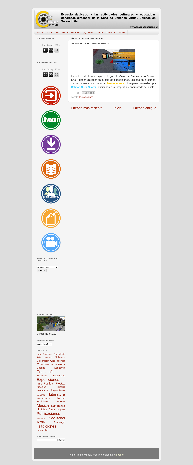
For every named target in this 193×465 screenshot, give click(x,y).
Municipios (42, 401)
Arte (39, 357)
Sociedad (57, 418)
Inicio (118, 108)
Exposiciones (86, 97)
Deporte (41, 368)
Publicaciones (48, 413)
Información (43, 390)
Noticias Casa (46, 409)
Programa (61, 410)
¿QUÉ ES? (88, 32)
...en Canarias (44, 354)
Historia (61, 387)
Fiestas (60, 383)
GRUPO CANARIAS (106, 32)
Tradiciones (46, 426)
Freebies (41, 387)
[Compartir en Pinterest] (93, 92)
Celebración (43, 361)
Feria (39, 384)
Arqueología (59, 354)
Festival (49, 383)
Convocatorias (50, 364)
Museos (61, 401)
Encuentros (59, 375)
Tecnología (59, 422)
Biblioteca (60, 357)
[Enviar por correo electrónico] (83, 92)
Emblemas (42, 375)
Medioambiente (43, 398)
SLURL (122, 32)
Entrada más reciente (86, 108)
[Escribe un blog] (86, 92)
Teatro (41, 422)
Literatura (57, 394)
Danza (61, 364)
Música (43, 405)
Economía (59, 368)
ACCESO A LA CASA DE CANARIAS (63, 32)
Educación (45, 372)
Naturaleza (58, 405)
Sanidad (41, 418)
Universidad (42, 430)
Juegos (54, 390)
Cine (40, 364)
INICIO (40, 32)
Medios (61, 398)
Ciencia (61, 361)
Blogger (119, 454)
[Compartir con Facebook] (91, 92)
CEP (53, 360)
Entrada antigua (144, 108)
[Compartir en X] (88, 92)
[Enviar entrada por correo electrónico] (78, 92)
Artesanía (48, 357)
